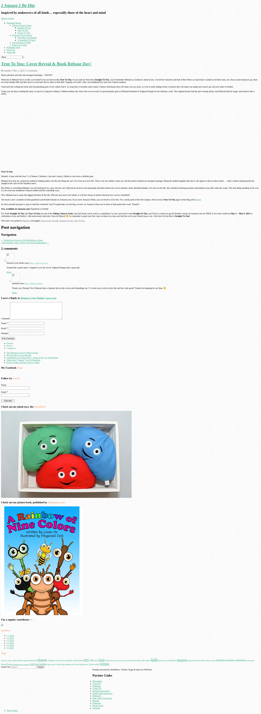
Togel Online (12, 710)
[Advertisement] (24, 687)
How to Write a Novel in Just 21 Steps (23, 362)
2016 (10, 636)
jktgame (95, 701)
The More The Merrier (27, 38)
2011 (10, 648)
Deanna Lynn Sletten (32, 298)
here (198, 200)
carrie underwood (30, 660)
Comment (5, 318)
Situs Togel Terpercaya (102, 698)
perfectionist (240, 660)
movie (208, 660)
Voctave (91, 664)
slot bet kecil (97, 705)
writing (104, 663)
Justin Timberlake (128, 660)
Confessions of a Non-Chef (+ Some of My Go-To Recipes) (32, 358)
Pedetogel (96, 686)
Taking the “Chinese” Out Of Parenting (23, 360)
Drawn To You (23, 33)
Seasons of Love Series (22, 35)
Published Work (13, 47)
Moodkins (202, 660)
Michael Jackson (193, 660)
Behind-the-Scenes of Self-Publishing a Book (22, 240)
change (42, 660)
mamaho (7, 70)
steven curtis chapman (63, 664)
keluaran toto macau (101, 691)
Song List (11, 50)
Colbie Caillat (59, 660)
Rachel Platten (6, 664)
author (10, 660)
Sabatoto (96, 708)
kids (154, 659)
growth (107, 660)
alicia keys (4, 660)
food (102, 660)
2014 (10, 640)
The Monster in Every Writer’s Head (22, 353)
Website (4, 333)
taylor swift (75, 664)
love (166, 660)
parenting (220, 660)
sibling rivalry (51, 664)
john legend (118, 660)
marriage (182, 660)
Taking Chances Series (22, 25)
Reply (9, 272)
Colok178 (96, 688)
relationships (16, 664)
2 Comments (32, 70)
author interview (18, 660)
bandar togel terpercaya (102, 693)
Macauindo (97, 681)
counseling (68, 660)
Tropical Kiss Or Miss (21, 42)
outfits (213, 660)
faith (91, 660)
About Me (11, 52)
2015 (10, 638)
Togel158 (96, 683)
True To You (22, 30)
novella (55, 221)
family (96, 660)
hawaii (112, 660)
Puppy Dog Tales (19, 45)
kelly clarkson (146, 660)
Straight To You (24, 28)
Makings (26, 221)
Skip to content (7, 18)
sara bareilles (40, 664)
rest (22, 664)
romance (26, 664)
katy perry (138, 660)
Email (4, 328)
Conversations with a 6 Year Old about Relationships (25, 243)
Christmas (51, 660)
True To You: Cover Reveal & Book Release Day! (46, 63)
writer (96, 664)
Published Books (14, 23)
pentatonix (230, 660)
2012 (10, 645)
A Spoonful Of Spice (26, 40)
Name (4, 323)
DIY (86, 659)
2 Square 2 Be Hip (18, 5)
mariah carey (172, 660)
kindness (161, 660)
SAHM (32, 664)
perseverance (250, 660)
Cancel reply (50, 298)
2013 (10, 643)
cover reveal (46, 221)
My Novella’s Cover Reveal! (19, 355)
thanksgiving (84, 664)
